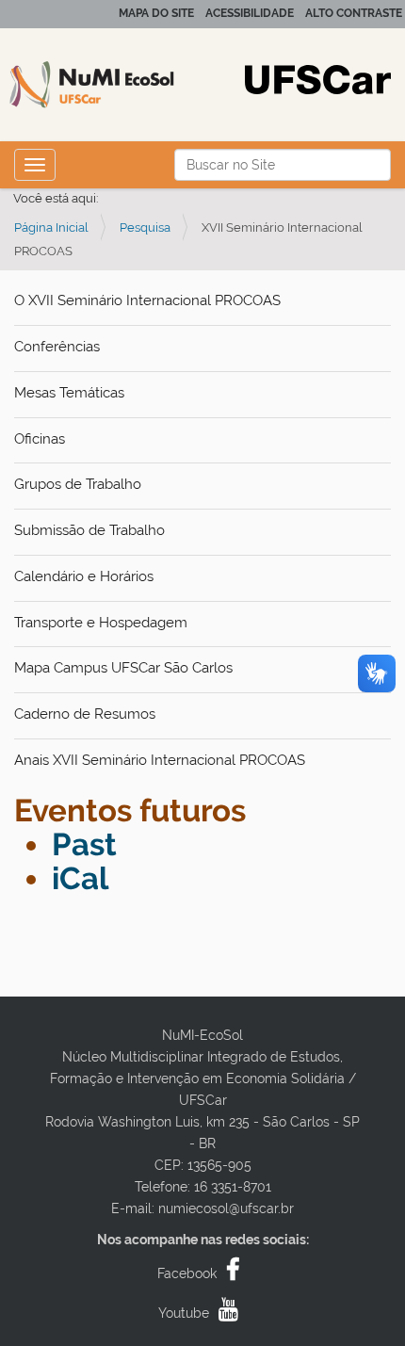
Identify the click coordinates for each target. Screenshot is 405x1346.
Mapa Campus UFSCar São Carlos (123, 667)
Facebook (187, 1273)
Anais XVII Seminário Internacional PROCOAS (159, 760)
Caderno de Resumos (84, 713)
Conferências (57, 346)
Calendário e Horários (84, 576)
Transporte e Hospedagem (100, 622)
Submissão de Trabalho (89, 530)
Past (84, 844)
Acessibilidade (249, 13)
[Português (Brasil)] (122, 84)
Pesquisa (145, 227)
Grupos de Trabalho (77, 484)
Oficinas (39, 438)
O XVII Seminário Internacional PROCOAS (147, 300)
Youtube (183, 1313)
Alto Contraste (353, 13)
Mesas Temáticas (69, 392)
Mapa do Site (156, 13)
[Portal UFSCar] (318, 78)
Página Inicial (51, 227)
